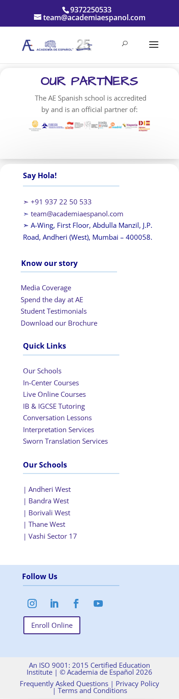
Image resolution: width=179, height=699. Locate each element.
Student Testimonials (54, 311)
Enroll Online (52, 625)
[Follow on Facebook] (76, 603)
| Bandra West (46, 500)
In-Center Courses (51, 382)
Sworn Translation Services (65, 440)
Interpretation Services (58, 429)
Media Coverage (46, 287)
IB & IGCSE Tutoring (54, 406)
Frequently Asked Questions (64, 683)
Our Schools (42, 370)
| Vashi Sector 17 (50, 536)
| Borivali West (46, 512)
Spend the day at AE (52, 299)
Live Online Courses (54, 394)
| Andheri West (47, 489)
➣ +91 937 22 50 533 (57, 201)
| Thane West (44, 524)
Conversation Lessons (57, 417)
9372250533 (91, 10)
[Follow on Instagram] (32, 603)
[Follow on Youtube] (98, 603)
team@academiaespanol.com (77, 213)
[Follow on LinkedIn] (54, 603)
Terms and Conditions (91, 690)
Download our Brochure (59, 322)
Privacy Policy (136, 683)
